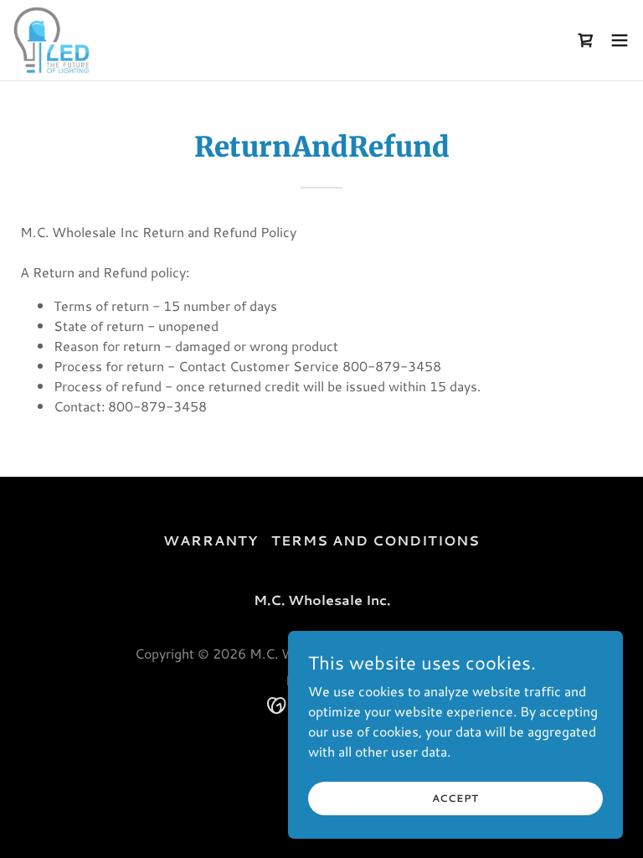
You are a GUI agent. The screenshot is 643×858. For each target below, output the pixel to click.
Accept (456, 798)
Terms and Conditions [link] (375, 540)
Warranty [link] (210, 540)
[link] (51, 40)
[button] (586, 40)
